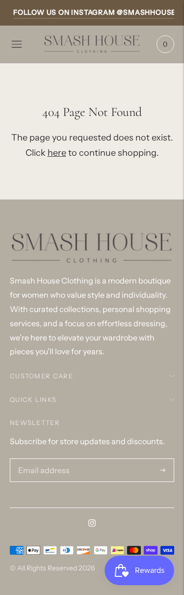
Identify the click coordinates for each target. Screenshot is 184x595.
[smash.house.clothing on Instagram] (92, 524)
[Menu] (17, 44)
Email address (41, 459)
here (57, 152)
